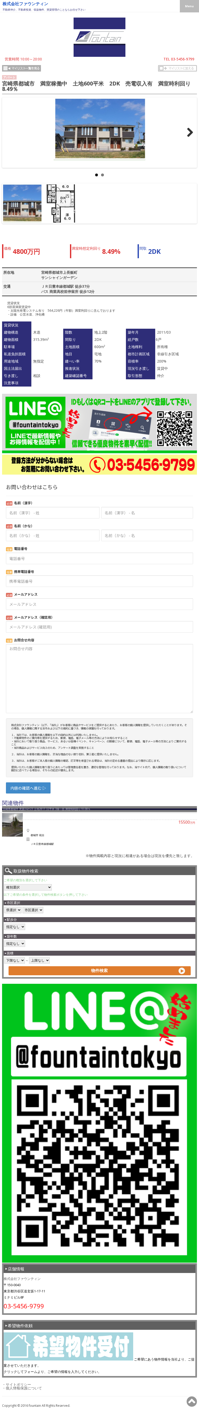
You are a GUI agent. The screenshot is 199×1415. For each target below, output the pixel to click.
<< (8, 137)
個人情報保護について (24, 1388)
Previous (11, 208)
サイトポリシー (18, 1384)
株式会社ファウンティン (25, 3)
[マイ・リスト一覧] (21, 68)
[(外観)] (99, 129)
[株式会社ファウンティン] (99, 55)
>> (191, 137)
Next (189, 208)
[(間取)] (60, 203)
